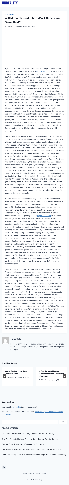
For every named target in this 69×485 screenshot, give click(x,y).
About (25, 473)
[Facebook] (4, 467)
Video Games (9, 14)
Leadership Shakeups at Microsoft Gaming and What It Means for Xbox (32, 449)
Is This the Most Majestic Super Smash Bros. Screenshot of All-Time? (51, 373)
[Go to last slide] (4, 376)
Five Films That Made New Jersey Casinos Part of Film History (28, 434)
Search (63, 422)
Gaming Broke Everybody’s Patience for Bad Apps (23, 444)
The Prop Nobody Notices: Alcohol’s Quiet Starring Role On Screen (30, 439)
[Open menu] (65, 3)
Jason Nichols (11, 377)
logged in (17, 407)
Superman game (44, 216)
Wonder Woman (42, 71)
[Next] (64, 376)
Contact (31, 473)
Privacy (38, 473)
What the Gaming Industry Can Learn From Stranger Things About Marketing (34, 455)
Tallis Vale (10, 27)
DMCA (44, 473)
